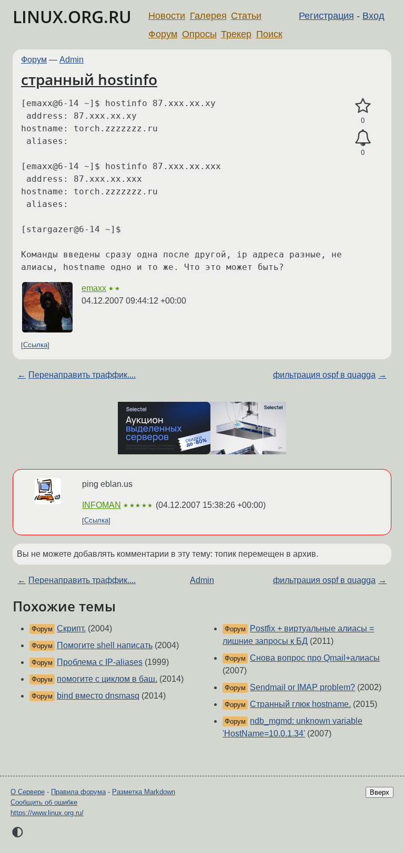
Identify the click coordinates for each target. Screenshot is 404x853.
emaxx (94, 288)
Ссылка (35, 345)
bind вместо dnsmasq (98, 695)
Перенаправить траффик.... (82, 374)
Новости (166, 16)
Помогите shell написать (105, 645)
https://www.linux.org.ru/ (47, 813)
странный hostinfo (89, 79)
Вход (373, 16)
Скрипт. (71, 628)
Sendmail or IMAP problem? (302, 687)
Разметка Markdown (143, 792)
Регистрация (326, 16)
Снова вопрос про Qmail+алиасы (315, 657)
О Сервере (28, 792)
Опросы (199, 34)
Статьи (246, 16)
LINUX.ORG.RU (72, 16)
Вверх (379, 792)
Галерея (208, 16)
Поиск (269, 34)
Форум (162, 34)
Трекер (236, 34)
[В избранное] (363, 106)
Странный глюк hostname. (300, 704)
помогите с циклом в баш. (107, 678)
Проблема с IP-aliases (100, 662)
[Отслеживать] (363, 138)
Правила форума (78, 792)
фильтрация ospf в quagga (324, 374)
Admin (71, 59)
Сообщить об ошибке (44, 802)
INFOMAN (101, 505)
